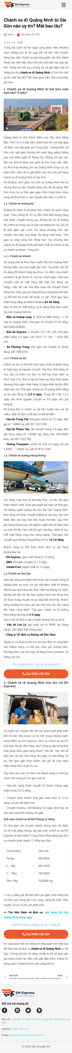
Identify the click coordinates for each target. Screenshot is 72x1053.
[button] (64, 5)
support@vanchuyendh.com (27, 1035)
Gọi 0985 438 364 (37, 674)
